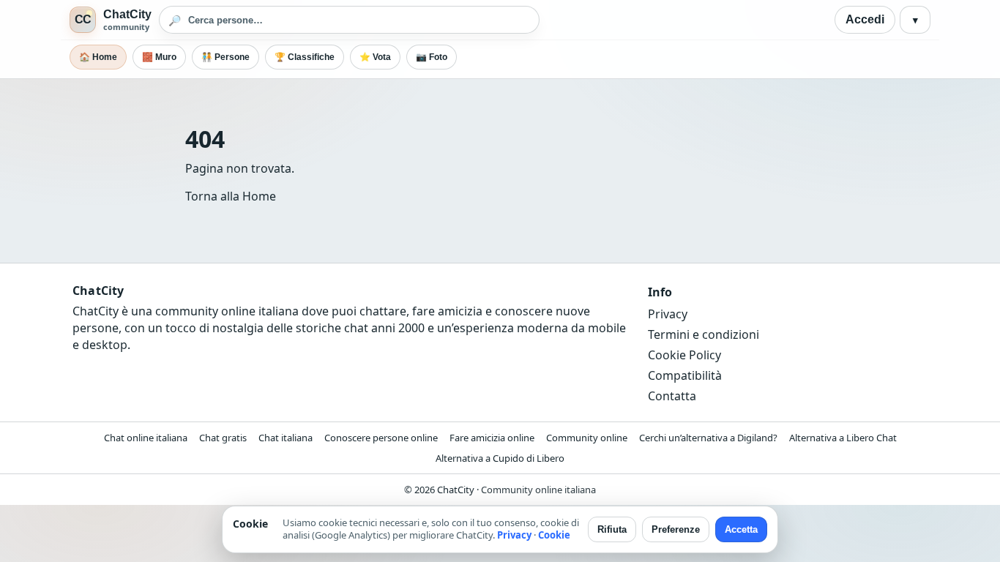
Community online (586, 437)
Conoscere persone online (381, 437)
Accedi (865, 19)
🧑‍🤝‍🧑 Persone (225, 57)
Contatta (672, 396)
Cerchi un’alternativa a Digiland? (708, 437)
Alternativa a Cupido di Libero (500, 458)
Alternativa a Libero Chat (843, 437)
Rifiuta (612, 529)
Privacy (667, 314)
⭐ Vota (375, 57)
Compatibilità (685, 375)
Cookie (554, 535)
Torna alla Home (230, 196)
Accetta (741, 529)
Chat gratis (223, 437)
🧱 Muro (159, 57)
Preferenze (676, 529)
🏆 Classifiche (305, 57)
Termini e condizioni (703, 334)
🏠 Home (98, 57)
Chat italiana (285, 437)
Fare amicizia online (491, 437)
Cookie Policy (684, 355)
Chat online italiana (145, 437)
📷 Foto (431, 57)
